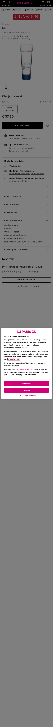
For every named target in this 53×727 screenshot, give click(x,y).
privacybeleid (14, 359)
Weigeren (26, 390)
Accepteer (26, 383)
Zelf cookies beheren (26, 396)
